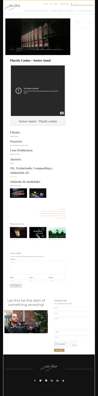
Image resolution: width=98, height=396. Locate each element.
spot (62, 218)
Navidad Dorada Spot (14, 239)
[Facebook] (34, 380)
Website (51, 277)
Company (57, 332)
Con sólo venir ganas (60, 211)
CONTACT (56, 4)
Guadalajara (43, 213)
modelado (48, 213)
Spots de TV (18, 50)
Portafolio (41, 49)
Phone (56, 337)
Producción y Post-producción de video (54, 49)
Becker (48, 211)
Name (12, 277)
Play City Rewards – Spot (34, 239)
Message (56, 318)
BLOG (51, 4)
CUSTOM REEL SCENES (63, 4)
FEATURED (37, 49)
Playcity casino (62, 213)
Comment (12, 259)
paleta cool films (55, 213)
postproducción (59, 215)
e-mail (56, 313)
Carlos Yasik (19, 48)
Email (31, 277)
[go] (71, 3)
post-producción (43, 215)
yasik (65, 218)
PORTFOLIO (46, 4)
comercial (53, 211)
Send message (59, 350)
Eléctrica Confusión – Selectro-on (56, 239)
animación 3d (44, 211)
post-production (51, 215)
